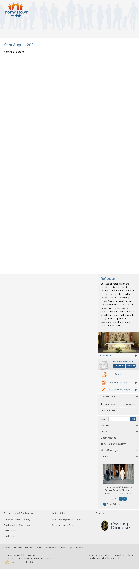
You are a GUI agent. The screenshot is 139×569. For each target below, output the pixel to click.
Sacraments (50, 548)
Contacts (78, 548)
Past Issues (130, 366)
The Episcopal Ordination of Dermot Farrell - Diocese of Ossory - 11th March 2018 (118, 490)
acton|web (128, 555)
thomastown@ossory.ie (40, 558)
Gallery (61, 548)
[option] (118, 479)
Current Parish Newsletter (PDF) (17, 520)
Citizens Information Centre (63, 525)
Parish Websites (105, 555)
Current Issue (119, 366)
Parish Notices (10, 531)
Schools (28, 548)
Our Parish (18, 548)
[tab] (118, 397)
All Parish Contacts (109, 410)
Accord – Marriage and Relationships (67, 520)
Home (7, 548)
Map (70, 548)
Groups (38, 548)
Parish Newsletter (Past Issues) (17, 525)
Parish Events (9, 536)
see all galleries (113, 504)
